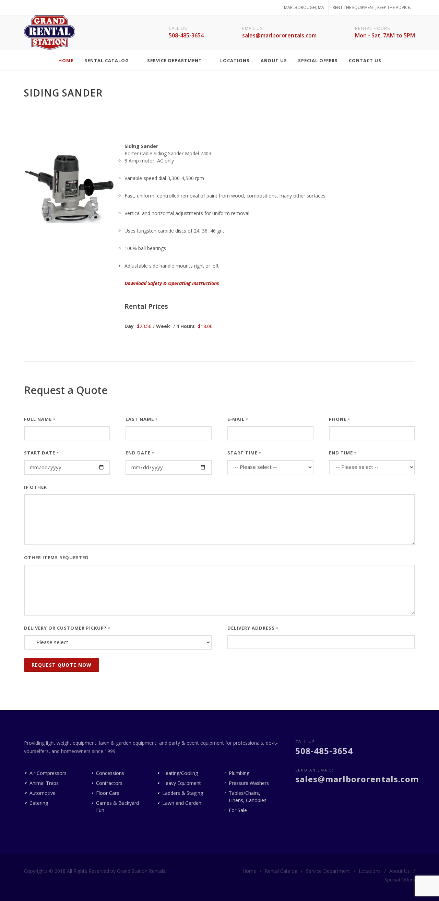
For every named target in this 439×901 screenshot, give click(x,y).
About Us (399, 871)
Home (249, 871)
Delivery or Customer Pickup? (67, 628)
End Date (140, 453)
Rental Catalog (281, 871)
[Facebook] (31, 7)
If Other (35, 487)
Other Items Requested (56, 557)
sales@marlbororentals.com (279, 35)
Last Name (142, 419)
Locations (370, 871)
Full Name (40, 419)
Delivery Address (252, 628)
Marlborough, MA (304, 7)
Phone (339, 419)
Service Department (328, 871)
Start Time (244, 453)
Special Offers (399, 879)
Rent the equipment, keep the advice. (372, 7)
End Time (343, 453)
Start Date (41, 453)
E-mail (237, 419)
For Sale (238, 810)
